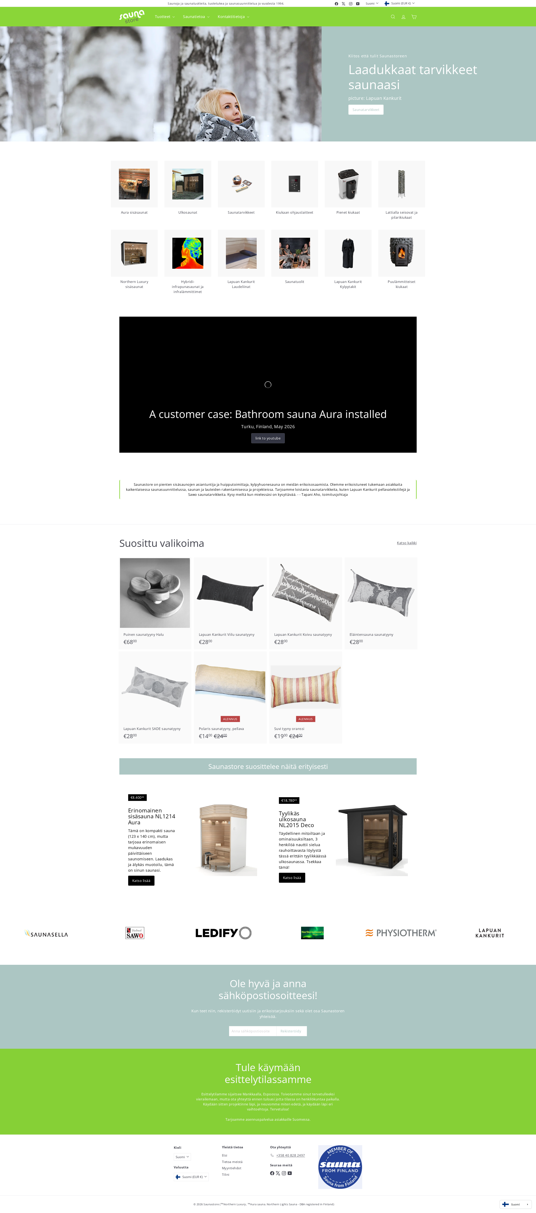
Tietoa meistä (232, 1162)
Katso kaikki (407, 543)
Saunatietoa (194, 16)
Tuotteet (163, 16)
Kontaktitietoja (232, 16)
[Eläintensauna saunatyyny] (381, 603)
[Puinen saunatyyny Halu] (155, 603)
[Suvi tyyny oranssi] (305, 697)
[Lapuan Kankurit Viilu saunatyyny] (230, 603)
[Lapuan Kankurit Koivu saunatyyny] (305, 603)
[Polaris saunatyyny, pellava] (230, 697)
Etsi (224, 1155)
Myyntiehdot (231, 1168)
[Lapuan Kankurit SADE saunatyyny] (155, 697)
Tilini (225, 1174)
